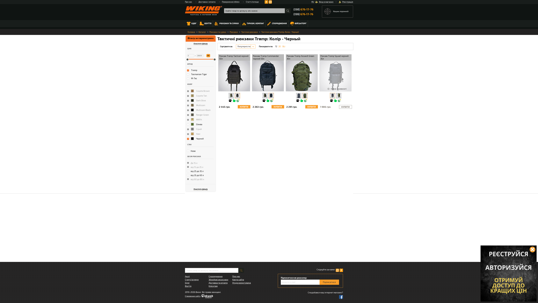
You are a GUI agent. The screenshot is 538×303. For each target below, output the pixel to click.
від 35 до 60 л (197, 175)
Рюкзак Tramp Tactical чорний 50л (234, 57)
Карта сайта (238, 279)
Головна (191, 32)
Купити (244, 107)
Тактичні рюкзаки (249, 32)
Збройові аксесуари (218, 279)
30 (279, 46)
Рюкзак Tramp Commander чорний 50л (266, 57)
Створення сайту (192, 296)
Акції (187, 276)
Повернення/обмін (230, 2)
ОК (208, 56)
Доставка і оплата (207, 2)
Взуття (207, 23)
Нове (193, 151)
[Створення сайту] (207, 297)
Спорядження (279, 23)
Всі (283, 46)
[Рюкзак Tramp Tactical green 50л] (231, 95)
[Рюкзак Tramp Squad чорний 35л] (332, 95)
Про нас (188, 2)
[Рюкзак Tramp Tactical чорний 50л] (237, 95)
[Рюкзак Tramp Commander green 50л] (265, 95)
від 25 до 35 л (196, 171)
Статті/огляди (252, 2)
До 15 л (193, 163)
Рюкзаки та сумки (229, 23)
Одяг (193, 23)
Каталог (202, 32)
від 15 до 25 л (196, 167)
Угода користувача (241, 283)
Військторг (300, 23)
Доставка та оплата (218, 283)
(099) (303, 14)
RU (312, 2)
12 (276, 46)
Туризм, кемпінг (255, 23)
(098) (303, 9)
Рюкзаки (234, 32)
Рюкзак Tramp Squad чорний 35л (334, 57)
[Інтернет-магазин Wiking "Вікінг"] (203, 10)
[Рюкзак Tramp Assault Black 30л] (298, 95)
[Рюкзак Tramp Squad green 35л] (338, 95)
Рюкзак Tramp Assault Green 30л (300, 57)
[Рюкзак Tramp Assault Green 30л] (304, 95)
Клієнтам (213, 286)
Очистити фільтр (201, 44)
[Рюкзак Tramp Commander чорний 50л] (271, 95)
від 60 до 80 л (197, 179)
